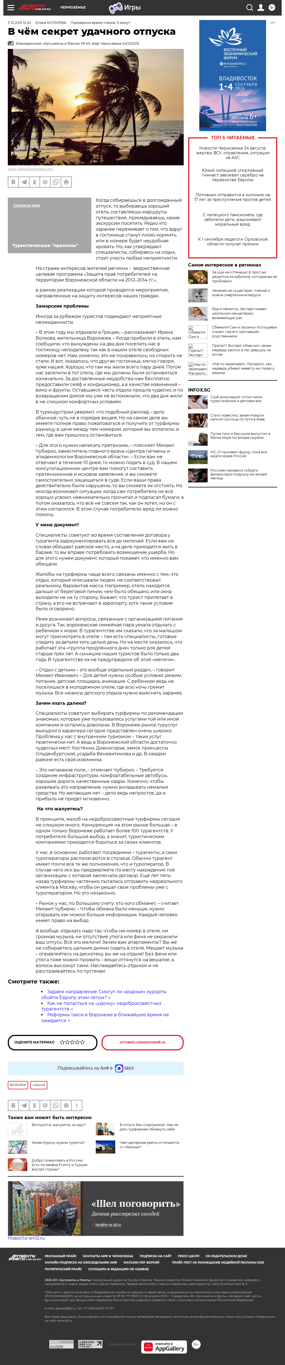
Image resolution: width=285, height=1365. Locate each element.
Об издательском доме (226, 1256)
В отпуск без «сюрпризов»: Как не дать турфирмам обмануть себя (149, 1127)
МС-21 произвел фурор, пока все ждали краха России (238, 454)
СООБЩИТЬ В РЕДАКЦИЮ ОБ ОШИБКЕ (118, 1269)
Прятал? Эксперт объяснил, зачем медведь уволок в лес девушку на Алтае (241, 350)
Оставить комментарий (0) (143, 1042)
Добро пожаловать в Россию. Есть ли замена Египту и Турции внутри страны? (59, 1164)
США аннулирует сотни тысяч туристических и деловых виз (236, 399)
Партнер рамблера (122, 1344)
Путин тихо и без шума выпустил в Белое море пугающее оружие (240, 436)
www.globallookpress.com (30, 169)
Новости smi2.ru (26, 1238)
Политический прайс (63, 1269)
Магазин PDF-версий (141, 1262)
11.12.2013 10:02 (19, 23)
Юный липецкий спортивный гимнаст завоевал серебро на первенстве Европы (233, 175)
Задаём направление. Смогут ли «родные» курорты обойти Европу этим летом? (104, 994)
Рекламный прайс (61, 1256)
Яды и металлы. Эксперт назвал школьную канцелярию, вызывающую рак (239, 313)
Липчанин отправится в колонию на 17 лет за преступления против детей (232, 197)
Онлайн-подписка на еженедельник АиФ (81, 1262)
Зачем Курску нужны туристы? (58, 1142)
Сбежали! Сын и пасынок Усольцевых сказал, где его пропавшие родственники (244, 331)
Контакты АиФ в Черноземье (108, 1256)
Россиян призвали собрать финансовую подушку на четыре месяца (238, 474)
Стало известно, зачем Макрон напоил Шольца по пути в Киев (237, 417)
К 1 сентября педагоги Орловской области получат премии (233, 241)
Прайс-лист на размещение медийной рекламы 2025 (218, 1262)
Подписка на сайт (155, 1256)
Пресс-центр (188, 1256)
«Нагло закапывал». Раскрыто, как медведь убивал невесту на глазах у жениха (243, 368)
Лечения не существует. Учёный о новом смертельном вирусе (241, 292)
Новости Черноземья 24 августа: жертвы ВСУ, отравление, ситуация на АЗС (232, 153)
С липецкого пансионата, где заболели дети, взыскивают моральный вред (233, 220)
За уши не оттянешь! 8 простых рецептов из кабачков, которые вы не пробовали (244, 276)
